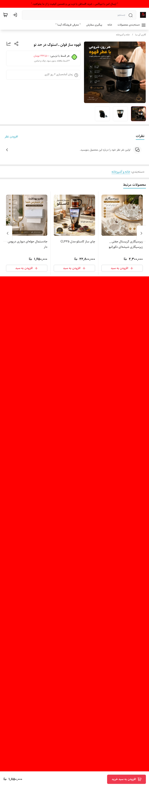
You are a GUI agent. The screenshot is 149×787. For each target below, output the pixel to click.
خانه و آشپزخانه (123, 35)
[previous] (141, 233)
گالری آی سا (140, 35)
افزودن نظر (11, 136)
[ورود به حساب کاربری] (16, 15)
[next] (7, 233)
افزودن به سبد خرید (124, 779)
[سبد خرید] (5, 15)
